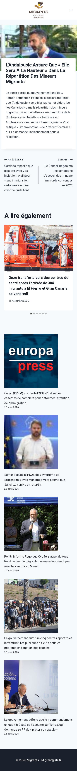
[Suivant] (67, 268)
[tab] (31, 313)
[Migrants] (38, 10)
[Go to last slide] (9, 268)
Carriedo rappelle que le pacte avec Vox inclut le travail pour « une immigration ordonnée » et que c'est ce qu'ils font (18, 175)
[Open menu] (71, 10)
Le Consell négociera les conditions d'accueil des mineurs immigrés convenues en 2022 (58, 173)
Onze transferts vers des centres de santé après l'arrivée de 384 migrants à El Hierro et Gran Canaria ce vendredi (38, 285)
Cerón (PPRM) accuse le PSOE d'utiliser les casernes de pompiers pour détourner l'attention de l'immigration (36, 398)
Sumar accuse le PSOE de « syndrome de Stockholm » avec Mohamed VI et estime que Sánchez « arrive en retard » (34, 480)
